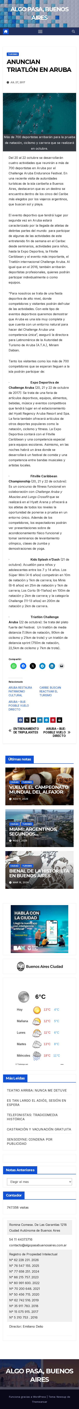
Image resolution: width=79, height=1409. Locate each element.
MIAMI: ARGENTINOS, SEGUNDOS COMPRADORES (33, 833)
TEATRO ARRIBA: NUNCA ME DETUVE (37, 1090)
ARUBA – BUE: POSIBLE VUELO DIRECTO (19, 705)
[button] (73, 31)
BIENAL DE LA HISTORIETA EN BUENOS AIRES (39, 873)
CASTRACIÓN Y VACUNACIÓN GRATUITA (39, 1129)
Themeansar (39, 1401)
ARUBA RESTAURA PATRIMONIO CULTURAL (20, 691)
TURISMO (13, 54)
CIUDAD (14, 782)
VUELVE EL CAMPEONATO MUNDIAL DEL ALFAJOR (38, 789)
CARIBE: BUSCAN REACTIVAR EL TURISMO (50, 691)
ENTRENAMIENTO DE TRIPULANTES (26, 730)
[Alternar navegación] (40, 31)
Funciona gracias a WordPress (28, 1396)
